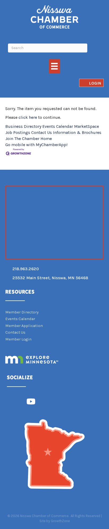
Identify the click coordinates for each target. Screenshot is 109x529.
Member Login (18, 339)
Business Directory (23, 126)
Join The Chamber (22, 138)
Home (46, 138)
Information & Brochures (77, 132)
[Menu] (54, 66)
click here (28, 117)
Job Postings (17, 132)
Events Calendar (57, 126)
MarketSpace (86, 126)
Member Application (24, 325)
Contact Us (41, 132)
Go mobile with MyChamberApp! (36, 144)
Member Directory (22, 312)
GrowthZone (60, 521)
